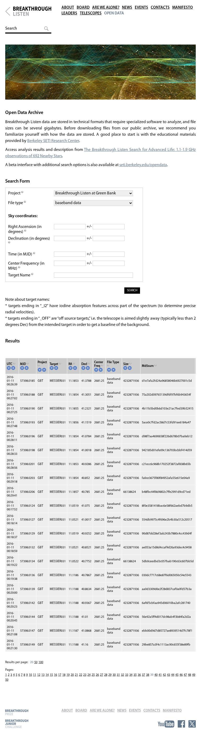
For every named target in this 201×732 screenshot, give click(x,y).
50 (35, 662)
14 (47, 674)
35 (135, 674)
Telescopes (91, 13)
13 (42, 674)
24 (89, 674)
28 (105, 674)
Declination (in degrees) (29, 239)
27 (101, 674)
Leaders (69, 13)
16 (55, 674)
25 (93, 674)
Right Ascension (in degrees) (25, 229)
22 (80, 674)
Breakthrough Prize (16, 712)
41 (160, 674)
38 (147, 674)
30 (114, 674)
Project (14, 193)
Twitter (192, 724)
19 (68, 674)
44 (172, 674)
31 (118, 674)
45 (176, 674)
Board (83, 8)
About (68, 8)
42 (164, 674)
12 (38, 674)
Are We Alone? (105, 8)
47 (185, 674)
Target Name (19, 275)
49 (193, 674)
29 (109, 674)
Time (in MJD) (20, 254)
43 (168, 674)
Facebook (181, 724)
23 (84, 674)
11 (34, 674)
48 (189, 674)
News (127, 8)
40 (156, 674)
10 (30, 674)
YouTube (166, 724)
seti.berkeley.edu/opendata (143, 165)
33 (126, 674)
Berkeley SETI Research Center (53, 141)
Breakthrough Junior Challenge (16, 723)
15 (51, 674)
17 (59, 674)
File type (16, 203)
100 (40, 662)
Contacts (160, 8)
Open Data (114, 13)
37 (143, 674)
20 (72, 674)
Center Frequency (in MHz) (26, 266)
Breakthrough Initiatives (7, 11)
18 (63, 674)
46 (181, 674)
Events (141, 8)
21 (76, 674)
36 (139, 674)
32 (122, 674)
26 (97, 674)
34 (130, 674)
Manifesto (182, 8)
